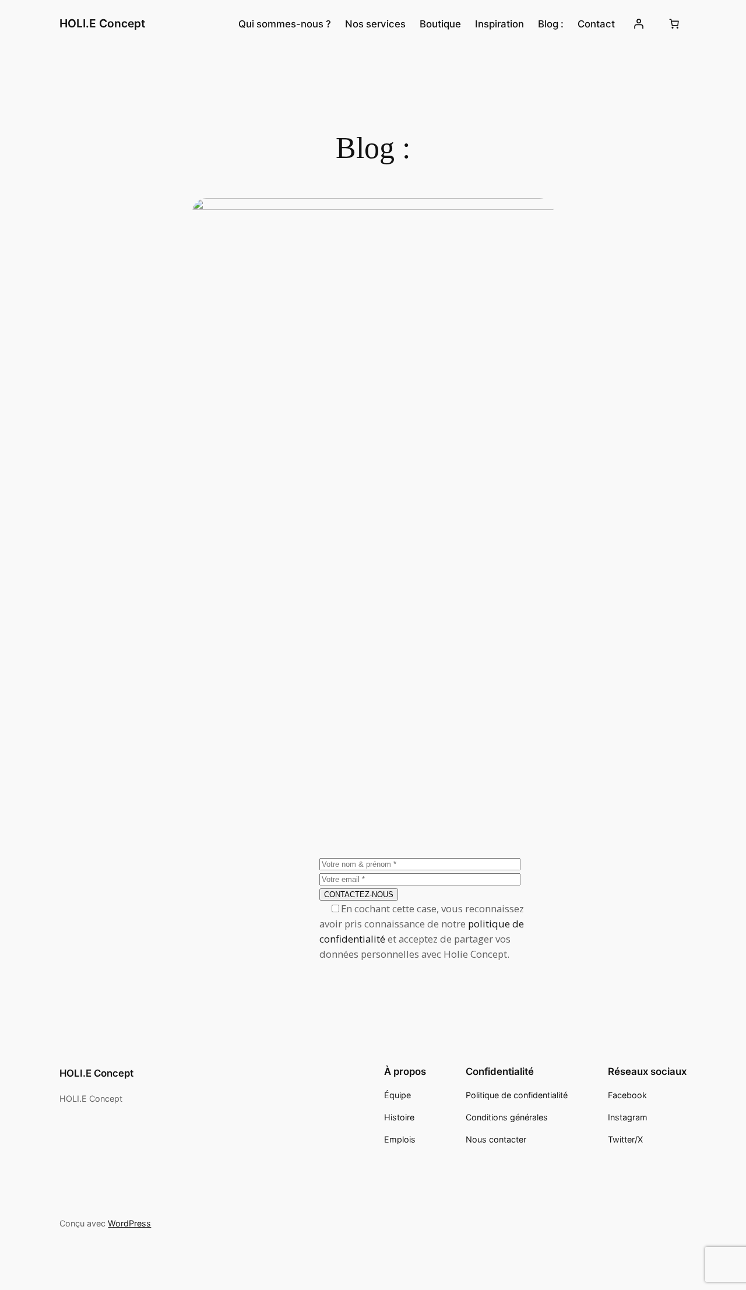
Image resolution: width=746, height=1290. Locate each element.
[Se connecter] (638, 24)
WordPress (129, 1223)
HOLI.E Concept (102, 23)
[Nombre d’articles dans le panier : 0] (674, 24)
